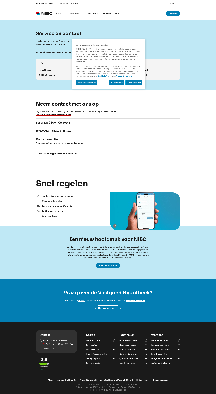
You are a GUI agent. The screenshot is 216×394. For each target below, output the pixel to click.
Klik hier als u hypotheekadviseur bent (56, 153)
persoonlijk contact (45, 44)
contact (81, 300)
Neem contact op (106, 308)
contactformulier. (75, 143)
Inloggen (173, 13)
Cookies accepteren (134, 82)
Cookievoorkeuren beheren (86, 82)
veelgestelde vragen (135, 300)
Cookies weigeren (116, 82)
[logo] (44, 13)
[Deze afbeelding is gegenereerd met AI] (115, 226)
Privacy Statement (124, 76)
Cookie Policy (104, 76)
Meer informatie (106, 265)
